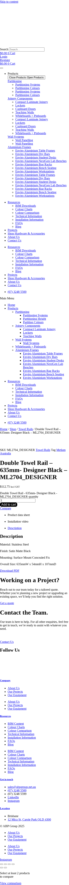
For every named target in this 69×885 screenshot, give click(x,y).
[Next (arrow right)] (5, 867)
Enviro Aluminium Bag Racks (33, 164)
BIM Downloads (25, 205)
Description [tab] (15, 528)
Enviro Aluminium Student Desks (35, 157)
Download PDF (9, 570)
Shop (13, 429)
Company (5, 680)
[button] (34, 298)
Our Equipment (17, 695)
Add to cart (8, 504)
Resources (14, 202)
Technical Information (28, 216)
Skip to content (9, 1)
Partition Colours (33, 322)
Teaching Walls (24, 112)
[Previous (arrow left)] (1, 867)
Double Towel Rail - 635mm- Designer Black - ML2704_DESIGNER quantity (28, 494)
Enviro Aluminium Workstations (34, 171)
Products (13, 308)
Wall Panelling (24, 140)
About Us (14, 237)
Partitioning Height (34, 318)
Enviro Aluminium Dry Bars (32, 154)
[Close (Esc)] (13, 864)
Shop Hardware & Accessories (26, 233)
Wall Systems (16, 136)
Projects (12, 230)
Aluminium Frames (19, 147)
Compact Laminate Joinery (31, 102)
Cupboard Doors (25, 109)
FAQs (19, 223)
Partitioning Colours (27, 88)
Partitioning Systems (27, 84)
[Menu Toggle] (1, 68)
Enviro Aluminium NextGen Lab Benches (41, 161)
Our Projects (15, 691)
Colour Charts (23, 209)
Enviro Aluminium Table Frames (35, 150)
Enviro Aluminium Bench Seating (35, 168)
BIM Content (16, 723)
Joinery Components (20, 98)
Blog (18, 226)
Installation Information (29, 219)
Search (4, 49)
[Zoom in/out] (1, 864)
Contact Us (14, 240)
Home (11, 305)
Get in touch (6, 779)
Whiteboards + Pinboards (30, 115)
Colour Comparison (27, 212)
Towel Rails (25, 429)
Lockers (20, 105)
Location (5, 808)
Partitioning (15, 81)
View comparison (10, 883)
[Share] (9, 864)
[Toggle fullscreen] (5, 864)
